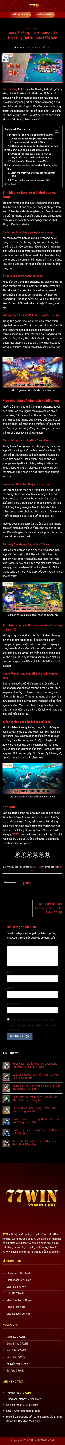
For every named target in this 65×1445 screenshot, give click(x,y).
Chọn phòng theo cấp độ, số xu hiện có (31, 154)
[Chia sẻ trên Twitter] (29, 855)
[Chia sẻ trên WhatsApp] (17, 855)
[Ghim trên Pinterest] (41, 855)
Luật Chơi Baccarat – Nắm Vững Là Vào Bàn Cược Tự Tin (35, 1076)
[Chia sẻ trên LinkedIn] (47, 855)
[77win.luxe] (34, 6)
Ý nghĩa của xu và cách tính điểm (28, 142)
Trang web (13, 1003)
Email (11, 988)
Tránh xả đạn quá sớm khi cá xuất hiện (31, 180)
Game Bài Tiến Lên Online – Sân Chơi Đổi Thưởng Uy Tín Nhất (36, 1087)
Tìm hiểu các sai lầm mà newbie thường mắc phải (32, 167)
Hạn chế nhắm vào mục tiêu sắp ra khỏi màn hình (33, 175)
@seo (48, 47)
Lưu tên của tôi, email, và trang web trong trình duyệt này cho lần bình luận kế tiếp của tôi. (31, 1024)
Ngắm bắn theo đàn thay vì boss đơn (30, 157)
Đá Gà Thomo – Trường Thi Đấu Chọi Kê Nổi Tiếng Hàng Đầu (35, 1121)
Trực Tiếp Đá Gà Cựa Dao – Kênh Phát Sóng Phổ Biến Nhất (35, 1143)
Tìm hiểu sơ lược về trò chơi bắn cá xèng (30, 134)
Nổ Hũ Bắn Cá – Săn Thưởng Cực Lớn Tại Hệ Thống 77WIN (48, 908)
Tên (10, 972)
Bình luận (13, 943)
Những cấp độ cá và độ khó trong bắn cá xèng (35, 146)
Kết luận (11, 184)
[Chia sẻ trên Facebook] (23, 855)
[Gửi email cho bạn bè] (35, 855)
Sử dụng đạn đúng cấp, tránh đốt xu (30, 161)
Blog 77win (32, 29)
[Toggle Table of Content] (55, 130)
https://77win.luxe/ (30, 1399)
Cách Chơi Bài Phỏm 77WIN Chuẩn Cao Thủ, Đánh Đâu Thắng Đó (34, 1098)
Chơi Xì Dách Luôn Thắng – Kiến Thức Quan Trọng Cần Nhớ (34, 1109)
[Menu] (4, 6)
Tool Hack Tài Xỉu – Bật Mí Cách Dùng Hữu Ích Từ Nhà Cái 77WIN (34, 1065)
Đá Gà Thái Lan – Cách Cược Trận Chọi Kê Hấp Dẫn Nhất (36, 1132)
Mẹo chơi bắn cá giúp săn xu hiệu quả (28, 150)
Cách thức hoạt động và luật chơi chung (32, 138)
